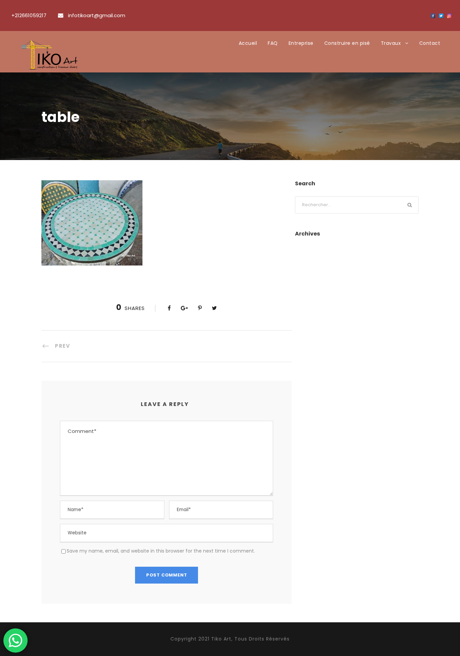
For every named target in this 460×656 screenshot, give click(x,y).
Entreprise (301, 43)
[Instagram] (449, 15)
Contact (429, 43)
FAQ (273, 43)
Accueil (248, 43)
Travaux (391, 43)
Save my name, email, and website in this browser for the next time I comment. (161, 551)
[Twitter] (441, 15)
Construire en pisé (347, 43)
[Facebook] (433, 15)
